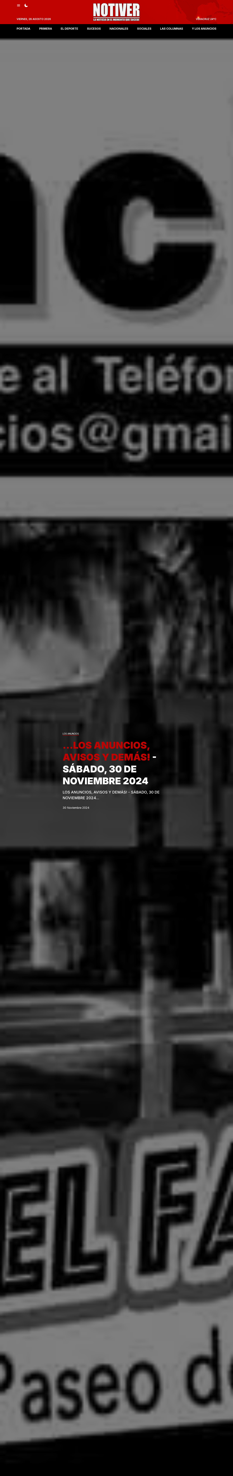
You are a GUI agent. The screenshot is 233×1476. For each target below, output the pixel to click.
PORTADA (23, 28)
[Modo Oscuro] (26, 5)
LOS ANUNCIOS (71, 734)
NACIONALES (119, 28)
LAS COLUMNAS (171, 28)
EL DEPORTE (69, 28)
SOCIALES (144, 28)
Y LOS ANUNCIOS (204, 28)
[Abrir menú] (18, 5)
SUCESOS (94, 28)
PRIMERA (45, 28)
